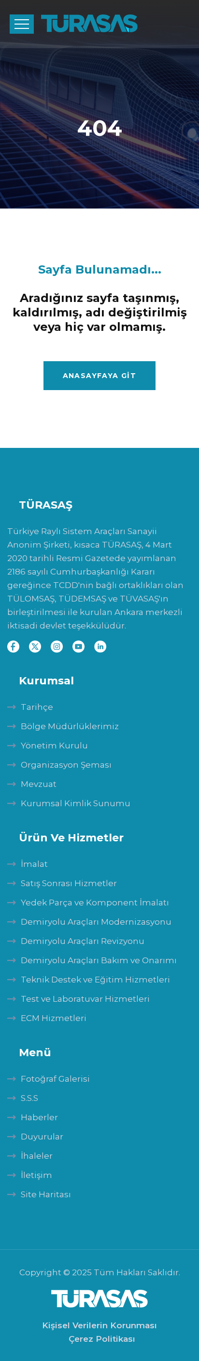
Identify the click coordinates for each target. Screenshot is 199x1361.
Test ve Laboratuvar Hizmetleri (85, 999)
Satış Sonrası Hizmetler (69, 883)
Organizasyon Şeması (66, 765)
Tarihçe (37, 707)
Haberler (39, 1117)
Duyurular (42, 1136)
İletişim (36, 1175)
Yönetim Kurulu (54, 745)
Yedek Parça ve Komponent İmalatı (95, 902)
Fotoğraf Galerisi (55, 1079)
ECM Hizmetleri (53, 1018)
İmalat (34, 864)
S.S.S (29, 1098)
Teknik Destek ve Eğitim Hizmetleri (95, 979)
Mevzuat (39, 784)
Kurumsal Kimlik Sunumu (75, 803)
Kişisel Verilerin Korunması (99, 1325)
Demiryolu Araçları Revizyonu (82, 941)
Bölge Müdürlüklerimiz (70, 726)
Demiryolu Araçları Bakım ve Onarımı (99, 960)
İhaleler (37, 1156)
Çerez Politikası (102, 1339)
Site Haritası (46, 1194)
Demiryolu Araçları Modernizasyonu (96, 922)
